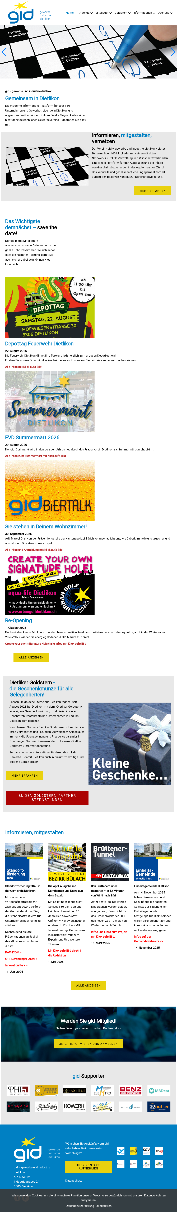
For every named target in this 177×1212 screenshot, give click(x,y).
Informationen (142, 12)
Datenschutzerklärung (80, 1206)
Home (70, 12)
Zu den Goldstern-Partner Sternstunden (47, 798)
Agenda (85, 12)
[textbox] (88, 354)
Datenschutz (73, 1180)
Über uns (163, 12)
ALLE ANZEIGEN (31, 657)
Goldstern (120, 12)
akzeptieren (103, 1206)
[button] (173, 52)
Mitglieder (102, 12)
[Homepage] (29, 2)
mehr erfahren (152, 190)
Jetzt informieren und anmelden (88, 1043)
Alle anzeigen (88, 985)
